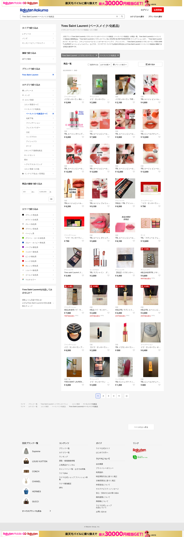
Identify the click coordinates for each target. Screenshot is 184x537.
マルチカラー (30, 279)
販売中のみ (94, 64)
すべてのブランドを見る (31, 511)
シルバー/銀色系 (31, 270)
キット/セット (29, 155)
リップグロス (94, 270)
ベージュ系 (29, 233)
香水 (26, 159)
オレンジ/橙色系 (31, 265)
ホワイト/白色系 (31, 219)
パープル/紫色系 (31, 247)
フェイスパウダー (33, 127)
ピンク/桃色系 (30, 256)
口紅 (116, 96)
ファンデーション (70, 96)
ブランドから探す (155, 16)
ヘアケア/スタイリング (33, 164)
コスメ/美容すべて (31, 104)
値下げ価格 (26, 59)
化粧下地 (67, 379)
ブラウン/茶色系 (31, 228)
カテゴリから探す (137, 16)
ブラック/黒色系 (31, 215)
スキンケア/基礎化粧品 (33, 150)
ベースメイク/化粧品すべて (37, 113)
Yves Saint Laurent (30, 74)
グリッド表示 (120, 64)
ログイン (145, 9)
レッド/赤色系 (30, 261)
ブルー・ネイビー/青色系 (35, 242)
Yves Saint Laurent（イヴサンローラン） (78, 55)
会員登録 (158, 9)
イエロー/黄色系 (31, 251)
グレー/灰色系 (30, 224)
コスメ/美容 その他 (31, 169)
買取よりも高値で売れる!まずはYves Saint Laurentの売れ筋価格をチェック (36, 303)
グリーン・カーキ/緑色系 (35, 238)
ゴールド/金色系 (31, 275)
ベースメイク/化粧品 (108, 55)
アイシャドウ (94, 96)
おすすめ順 (104, 64)
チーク (143, 235)
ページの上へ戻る (141, 427)
